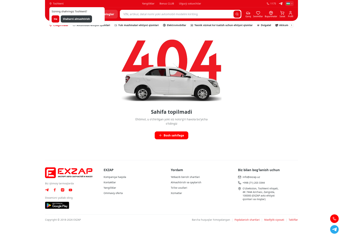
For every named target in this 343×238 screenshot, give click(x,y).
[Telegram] (280, 3)
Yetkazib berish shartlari (185, 177)
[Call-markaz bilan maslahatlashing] (334, 218)
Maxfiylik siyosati (274, 219)
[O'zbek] (289, 3)
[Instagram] (62, 190)
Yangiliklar (148, 3)
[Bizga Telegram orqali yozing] (334, 229)
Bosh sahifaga (174, 135)
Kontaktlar (110, 182)
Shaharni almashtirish (76, 19)
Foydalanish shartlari (247, 219)
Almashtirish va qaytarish (186, 182)
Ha (55, 19)
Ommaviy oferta (113, 193)
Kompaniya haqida (115, 177)
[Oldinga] (291, 25)
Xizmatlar (176, 193)
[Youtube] (70, 190)
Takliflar (293, 219)
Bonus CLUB (167, 3)
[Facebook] (54, 190)
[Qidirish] (237, 14)
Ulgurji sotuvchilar (190, 3)
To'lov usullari (179, 187)
